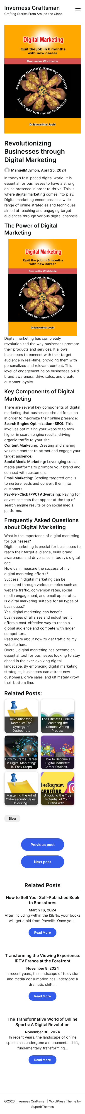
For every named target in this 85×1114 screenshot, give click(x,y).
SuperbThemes (42, 1107)
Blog (12, 818)
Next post (42, 862)
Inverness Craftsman (32, 8)
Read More (42, 932)
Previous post (43, 844)
